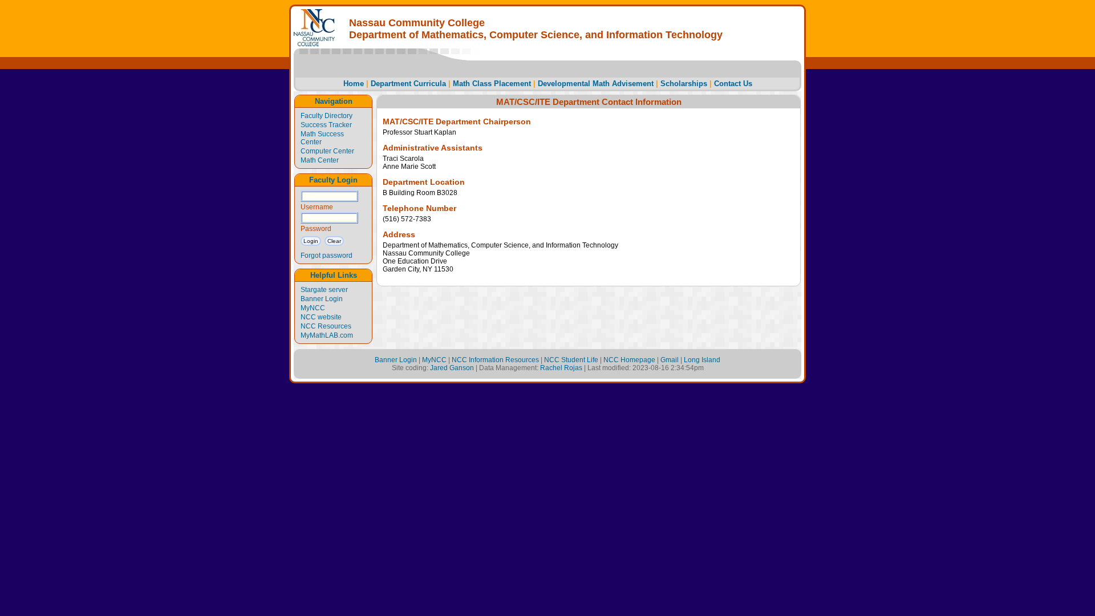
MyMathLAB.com (327, 335)
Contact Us (733, 83)
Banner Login (322, 299)
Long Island (702, 360)
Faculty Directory (326, 116)
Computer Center (327, 151)
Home (353, 83)
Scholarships (683, 83)
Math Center (320, 160)
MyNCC (313, 308)
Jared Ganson (452, 368)
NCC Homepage (629, 360)
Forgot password (326, 256)
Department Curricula (408, 83)
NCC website (321, 317)
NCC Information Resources (495, 360)
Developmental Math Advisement (596, 83)
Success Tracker (326, 125)
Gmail (669, 360)
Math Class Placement (492, 83)
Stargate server (324, 290)
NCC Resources (326, 326)
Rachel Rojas (561, 368)
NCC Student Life (571, 360)
